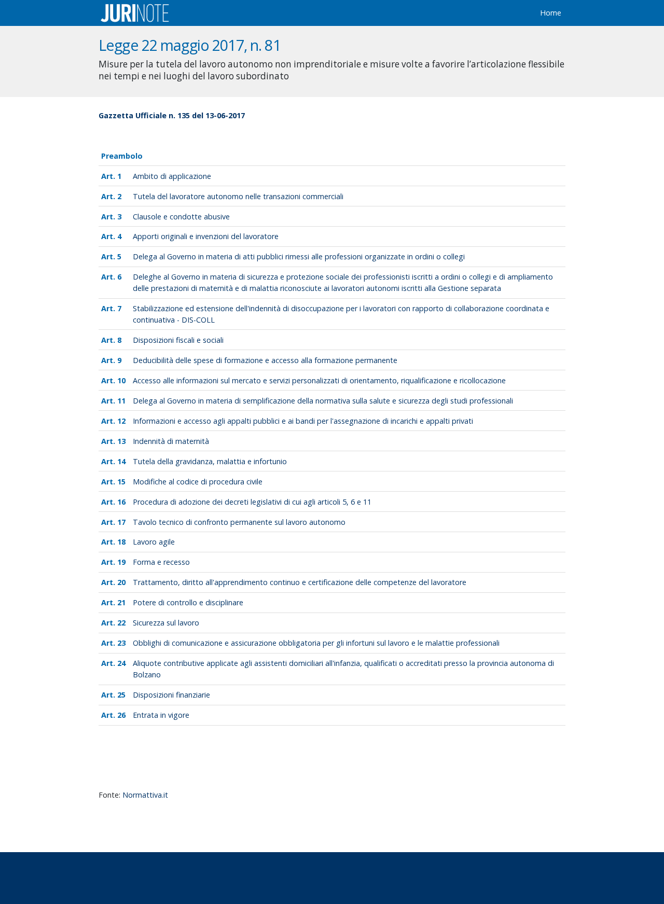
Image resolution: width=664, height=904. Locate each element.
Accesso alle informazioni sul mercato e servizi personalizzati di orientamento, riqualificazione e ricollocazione (319, 380)
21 (121, 602)
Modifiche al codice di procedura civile (197, 481)
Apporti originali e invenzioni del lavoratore (206, 236)
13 (121, 441)
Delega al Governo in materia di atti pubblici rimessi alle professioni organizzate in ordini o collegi (299, 256)
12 (121, 421)
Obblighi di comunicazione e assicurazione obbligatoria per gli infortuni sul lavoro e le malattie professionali (316, 643)
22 (121, 623)
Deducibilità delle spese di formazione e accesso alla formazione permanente (265, 360)
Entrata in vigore (161, 715)
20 (121, 582)
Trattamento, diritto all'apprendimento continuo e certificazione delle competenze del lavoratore (299, 582)
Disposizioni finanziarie (171, 695)
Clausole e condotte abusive (181, 216)
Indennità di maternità (171, 441)
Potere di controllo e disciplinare (188, 602)
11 (121, 401)
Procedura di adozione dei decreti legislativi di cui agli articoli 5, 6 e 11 (252, 502)
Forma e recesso (161, 562)
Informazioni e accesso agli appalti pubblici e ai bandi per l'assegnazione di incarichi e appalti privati (303, 421)
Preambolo (122, 156)
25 (121, 695)
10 (121, 380)
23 (121, 643)
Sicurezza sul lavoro (166, 623)
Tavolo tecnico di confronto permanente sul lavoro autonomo (239, 522)
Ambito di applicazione (172, 176)
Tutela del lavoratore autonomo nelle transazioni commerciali (238, 196)
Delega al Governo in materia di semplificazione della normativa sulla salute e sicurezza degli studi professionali (323, 401)
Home (550, 13)
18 (121, 542)
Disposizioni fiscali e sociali (178, 340)
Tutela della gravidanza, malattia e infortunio (210, 461)
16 (121, 502)
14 (121, 461)
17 (121, 522)
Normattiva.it (145, 795)
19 (121, 562)
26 (121, 715)
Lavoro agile (154, 542)
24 (121, 663)
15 (121, 481)
